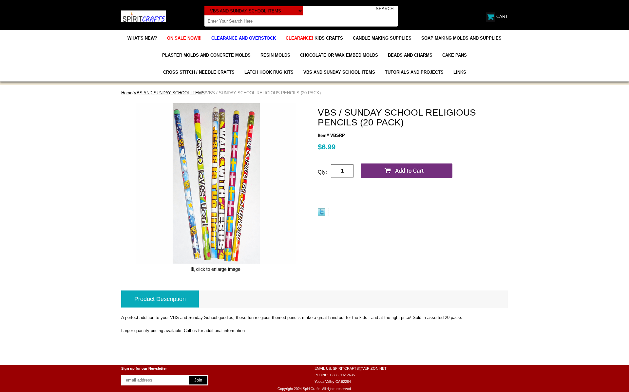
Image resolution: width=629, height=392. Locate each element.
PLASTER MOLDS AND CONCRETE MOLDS (206, 55)
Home (126, 92)
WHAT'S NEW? (142, 38)
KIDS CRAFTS (314, 38)
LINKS (459, 72)
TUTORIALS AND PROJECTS (414, 72)
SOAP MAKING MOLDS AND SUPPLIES (461, 38)
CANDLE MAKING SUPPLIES (382, 38)
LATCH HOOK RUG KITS (269, 72)
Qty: (322, 172)
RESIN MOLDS (275, 55)
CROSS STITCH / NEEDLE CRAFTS (199, 72)
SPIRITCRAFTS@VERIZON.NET (360, 368)
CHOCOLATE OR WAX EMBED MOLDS (339, 55)
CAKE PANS (454, 55)
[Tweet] (321, 214)
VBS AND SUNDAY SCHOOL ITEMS (339, 72)
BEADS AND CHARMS (410, 55)
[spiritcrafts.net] (143, 15)
